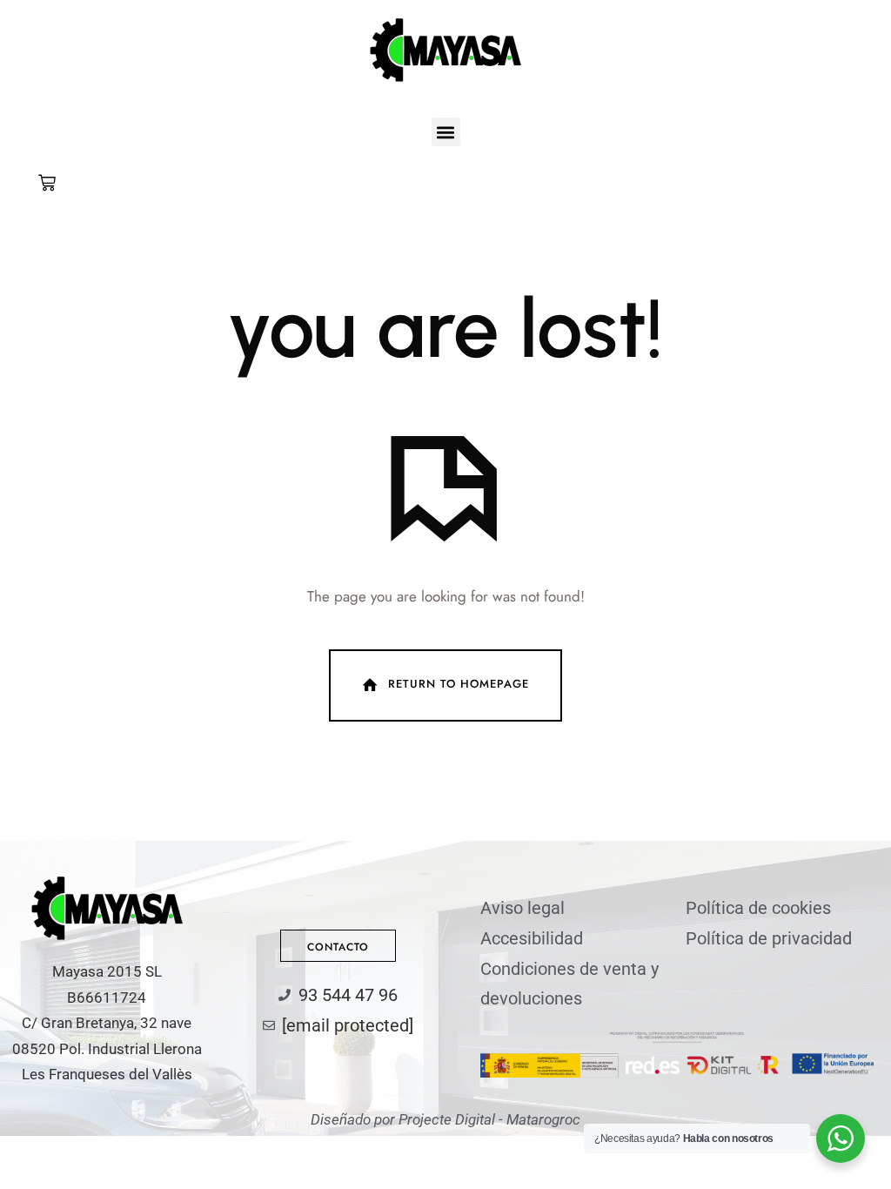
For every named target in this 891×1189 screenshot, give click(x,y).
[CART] (47, 183)
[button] (446, 132)
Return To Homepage (458, 683)
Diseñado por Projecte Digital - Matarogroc (445, 1119)
